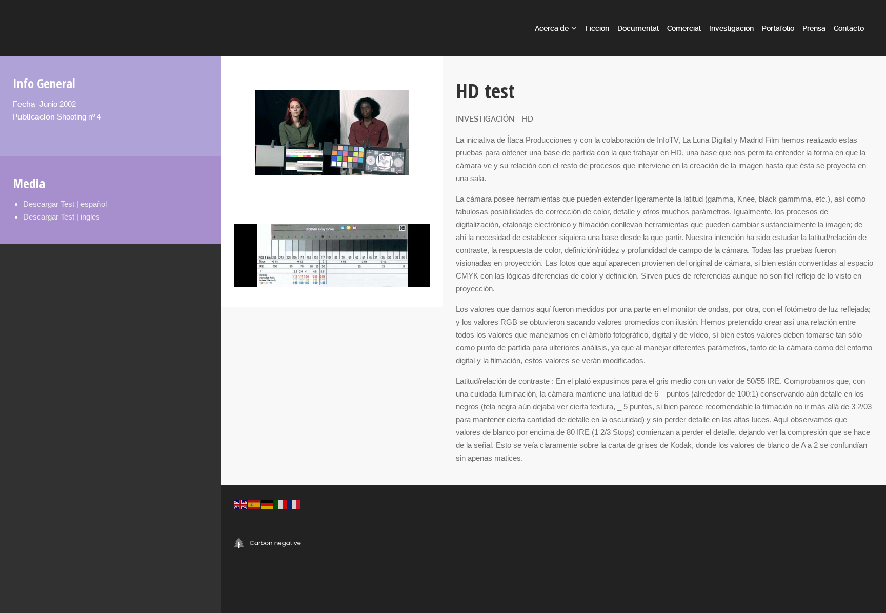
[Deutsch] (267, 504)
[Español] (254, 504)
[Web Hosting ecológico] (267, 542)
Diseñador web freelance (867, 587)
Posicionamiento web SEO (867, 600)
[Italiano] (281, 504)
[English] (241, 504)
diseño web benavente (857, 600)
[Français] (294, 504)
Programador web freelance (866, 575)
